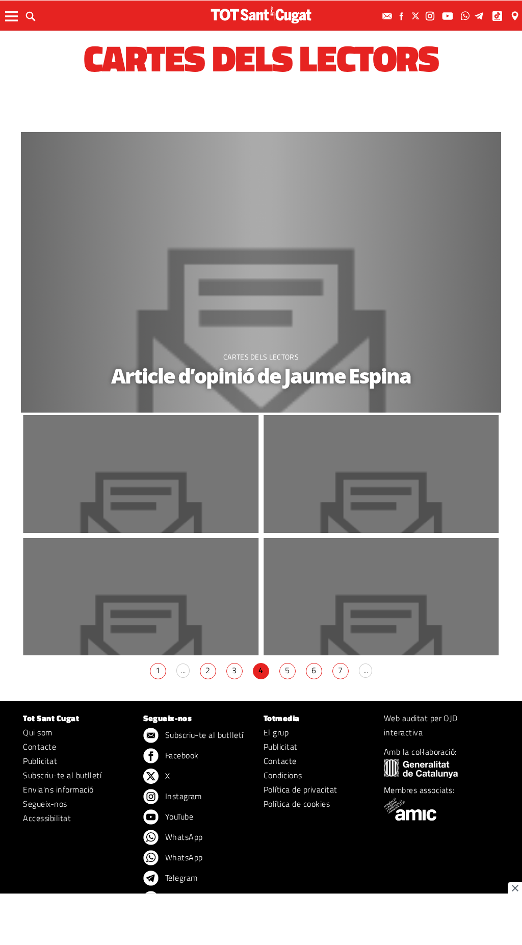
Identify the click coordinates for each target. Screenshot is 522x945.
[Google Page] (516, 16)
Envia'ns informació (58, 789)
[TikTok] (498, 16)
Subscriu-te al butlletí (62, 775)
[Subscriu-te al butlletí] (388, 16)
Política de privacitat (300, 789)
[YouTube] (448, 16)
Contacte (39, 746)
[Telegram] (481, 16)
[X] (417, 16)
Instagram (182, 796)
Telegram (180, 878)
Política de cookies (297, 804)
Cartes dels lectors (261, 356)
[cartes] (261, 272)
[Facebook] (403, 16)
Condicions (283, 775)
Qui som (37, 732)
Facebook (180, 755)
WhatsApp (182, 837)
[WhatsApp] (466, 16)
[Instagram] (431, 16)
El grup (276, 732)
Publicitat (40, 761)
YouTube (178, 816)
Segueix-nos (45, 804)
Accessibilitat (47, 818)
